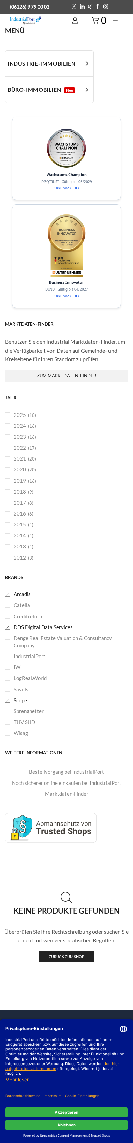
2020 (20, 469)
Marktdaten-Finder (66, 794)
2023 (20, 437)
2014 (20, 535)
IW (17, 667)
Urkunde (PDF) (66, 188)
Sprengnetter (29, 711)
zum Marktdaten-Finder (66, 375)
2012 (20, 557)
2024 (20, 426)
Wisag (21, 733)
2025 (20, 415)
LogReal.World (30, 678)
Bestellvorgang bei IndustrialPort (66, 771)
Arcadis (22, 594)
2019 (20, 481)
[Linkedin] (82, 7)
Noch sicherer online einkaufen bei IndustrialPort (66, 783)
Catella (22, 605)
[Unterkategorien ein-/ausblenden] (86, 63)
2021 (20, 458)
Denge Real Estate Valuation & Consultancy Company (63, 641)
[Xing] (90, 6)
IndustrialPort (29, 656)
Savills (21, 689)
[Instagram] (105, 7)
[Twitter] (74, 7)
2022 (20, 447)
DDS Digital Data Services (43, 627)
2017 (20, 502)
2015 (20, 524)
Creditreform (28, 616)
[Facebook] (97, 7)
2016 (20, 513)
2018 (20, 492)
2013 (20, 546)
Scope (20, 700)
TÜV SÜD (24, 722)
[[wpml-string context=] (66, 148)
